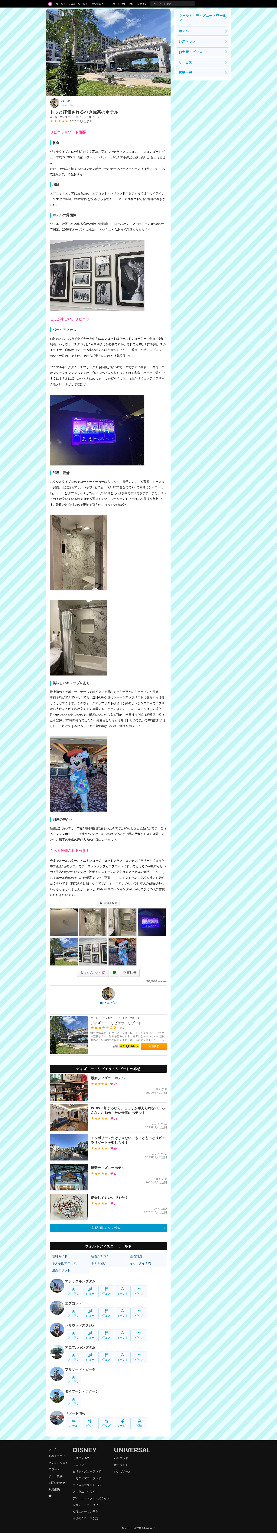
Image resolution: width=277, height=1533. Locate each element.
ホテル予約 (118, 3)
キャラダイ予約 (140, 1263)
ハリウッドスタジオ (80, 1325)
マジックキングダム (80, 1281)
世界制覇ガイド (100, 3)
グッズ (139, 1293)
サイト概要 (55, 1476)
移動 (139, 1425)
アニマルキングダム (80, 1347)
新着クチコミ (100, 1256)
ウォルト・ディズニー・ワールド (202, 18)
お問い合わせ (56, 1482)
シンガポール (122, 1471)
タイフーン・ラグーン (82, 1391)
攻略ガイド (59, 1256)
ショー (90, 1293)
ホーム (52, 1449)
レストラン (187, 41)
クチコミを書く (58, 1463)
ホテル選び (98, 1263)
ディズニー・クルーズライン (91, 1498)
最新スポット (61, 1270)
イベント (122, 1293)
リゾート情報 (75, 1413)
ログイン (142, 3)
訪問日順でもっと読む (107, 1228)
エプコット (73, 1303)
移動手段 (185, 72)
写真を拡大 (110, 903)
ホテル (73, 1425)
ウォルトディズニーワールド (72, 3)
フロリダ (78, 1465)
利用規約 (54, 1489)
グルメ (106, 1293)
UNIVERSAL (132, 1450)
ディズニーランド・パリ (88, 1485)
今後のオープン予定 (85, 1511)
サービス (122, 1425)
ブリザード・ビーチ (80, 1369)
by (108, 1003)
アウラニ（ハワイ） (85, 1491)
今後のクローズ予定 (85, 1518)
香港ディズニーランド (87, 1471)
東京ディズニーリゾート (88, 1505)
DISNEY (85, 1450)
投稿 (131, 3)
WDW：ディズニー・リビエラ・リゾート (74, 117)
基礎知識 (136, 1256)
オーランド (121, 1465)
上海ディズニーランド (87, 1478)
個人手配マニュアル (65, 1263)
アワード (54, 1469)
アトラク (73, 1293)
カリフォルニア (83, 1458)
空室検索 (130, 973)
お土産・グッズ (190, 52)
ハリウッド (121, 1458)
